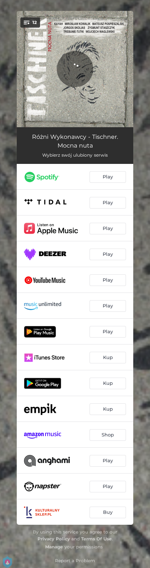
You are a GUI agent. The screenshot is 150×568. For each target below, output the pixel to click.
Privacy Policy (54, 538)
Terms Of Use (96, 538)
